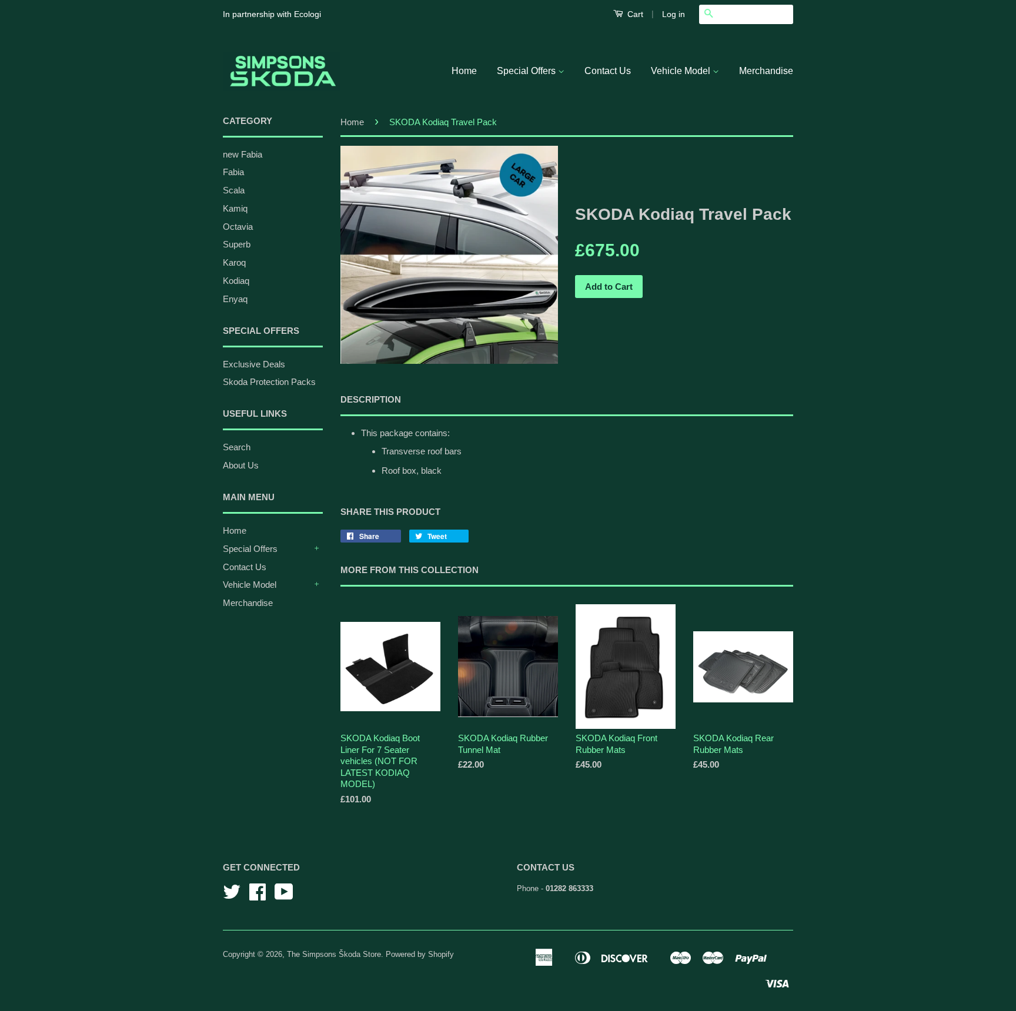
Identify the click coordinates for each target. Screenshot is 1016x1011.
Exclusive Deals (254, 364)
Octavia (238, 227)
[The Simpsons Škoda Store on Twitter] (231, 896)
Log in (673, 14)
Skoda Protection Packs (269, 382)
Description (370, 399)
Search (236, 447)
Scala (234, 190)
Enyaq (235, 299)
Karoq (234, 262)
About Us (241, 465)
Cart (634, 14)
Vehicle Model (682, 71)
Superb (236, 244)
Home (464, 71)
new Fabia (242, 154)
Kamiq (235, 208)
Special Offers (527, 71)
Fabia (233, 172)
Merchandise (766, 71)
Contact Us (607, 71)
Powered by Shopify (420, 954)
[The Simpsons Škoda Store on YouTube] (284, 896)
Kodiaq (236, 281)
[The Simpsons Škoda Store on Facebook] (257, 896)
